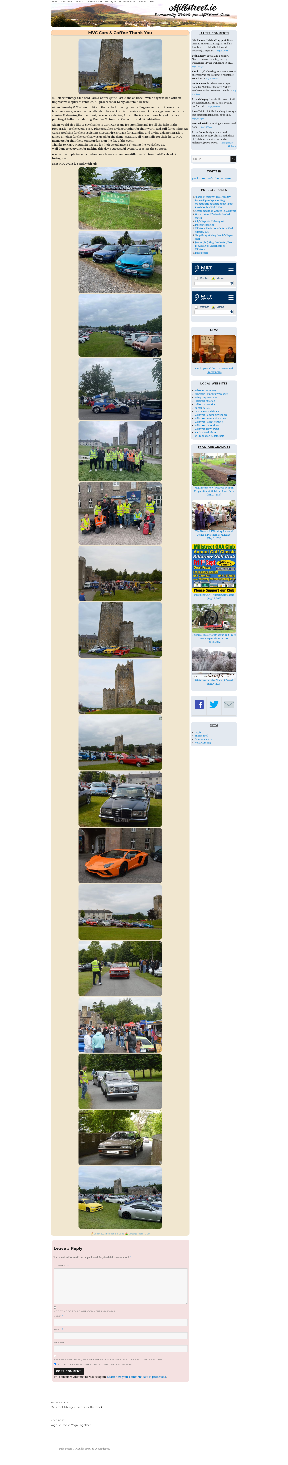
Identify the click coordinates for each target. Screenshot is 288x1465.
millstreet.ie (125, 1)
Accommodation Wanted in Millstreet (215, 211)
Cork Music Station (204, 401)
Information (92, 1)
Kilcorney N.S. (202, 408)
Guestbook (66, 1)
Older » (232, 146)
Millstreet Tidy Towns (206, 429)
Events (142, 1)
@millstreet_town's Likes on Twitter (211, 178)
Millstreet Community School (210, 418)
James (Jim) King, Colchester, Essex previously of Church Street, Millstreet (214, 246)
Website (59, 1342)
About (54, 1)
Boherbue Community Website (211, 394)
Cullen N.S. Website (204, 404)
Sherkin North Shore (205, 432)
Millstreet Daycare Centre (208, 422)
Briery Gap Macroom (206, 397)
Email (58, 1329)
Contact (79, 1)
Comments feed (203, 739)
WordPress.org (202, 742)
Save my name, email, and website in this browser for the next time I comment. (108, 1359)
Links (151, 1)
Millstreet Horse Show (206, 425)
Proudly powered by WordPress (92, 1448)
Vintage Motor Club (139, 1233)
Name (58, 1316)
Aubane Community (205, 390)
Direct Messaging (204, 225)
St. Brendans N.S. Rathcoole (209, 436)
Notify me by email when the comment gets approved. (95, 1364)
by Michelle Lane (115, 1233)
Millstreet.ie (65, 1448)
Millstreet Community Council (211, 415)
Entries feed (201, 735)
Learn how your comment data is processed (136, 1376)
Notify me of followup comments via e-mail (85, 1311)
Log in (198, 732)
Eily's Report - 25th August (209, 221)
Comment (61, 1265)
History (109, 1)
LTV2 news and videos (206, 411)
